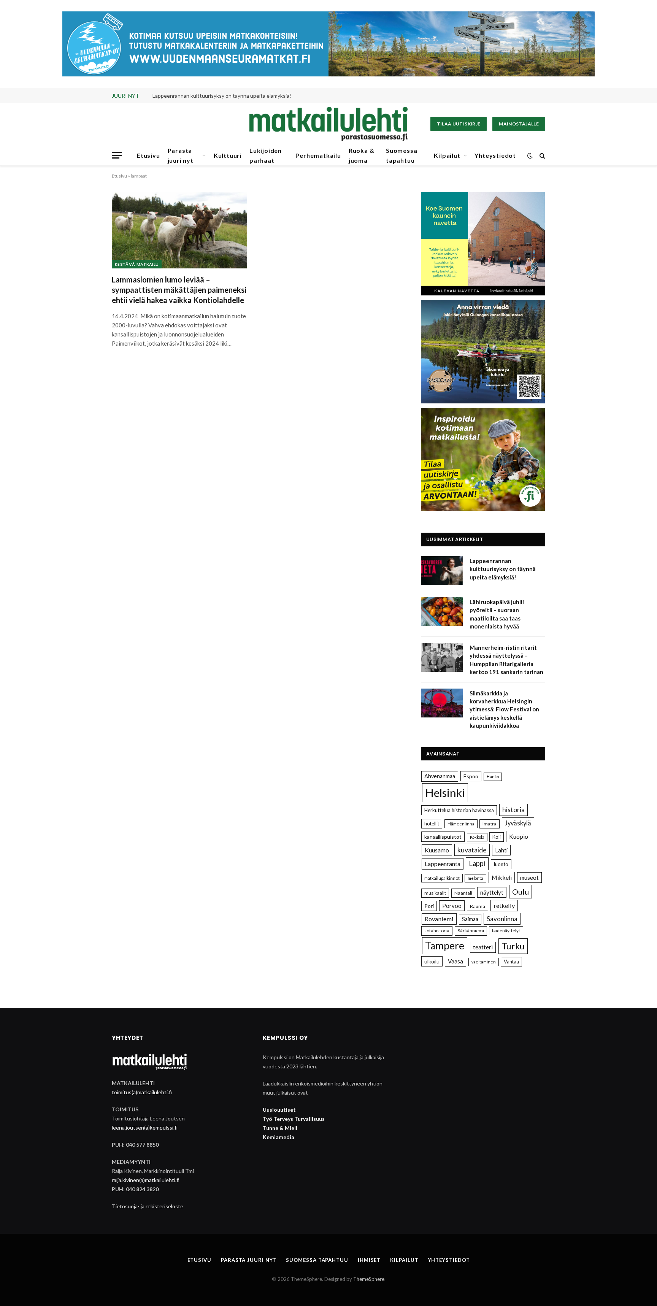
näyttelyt (491, 892)
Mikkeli (502, 877)
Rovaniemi (439, 918)
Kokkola (477, 837)
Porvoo (452, 905)
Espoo (470, 776)
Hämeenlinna (461, 823)
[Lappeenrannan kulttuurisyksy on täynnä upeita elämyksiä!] (442, 570)
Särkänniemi (471, 930)
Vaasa (455, 961)
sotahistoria (436, 930)
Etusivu (148, 155)
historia (513, 810)
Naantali (463, 893)
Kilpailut (447, 155)
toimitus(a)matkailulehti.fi (142, 1092)
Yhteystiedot (495, 155)
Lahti (501, 850)
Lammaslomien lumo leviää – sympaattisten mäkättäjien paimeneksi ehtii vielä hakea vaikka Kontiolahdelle (179, 290)
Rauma (477, 906)
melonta (475, 878)
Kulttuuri (228, 155)
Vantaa (511, 961)
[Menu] (117, 155)
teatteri (483, 947)
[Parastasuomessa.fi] (328, 124)
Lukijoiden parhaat (265, 155)
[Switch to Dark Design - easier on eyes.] (530, 155)
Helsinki (445, 792)
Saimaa (470, 919)
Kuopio (518, 836)
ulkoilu (432, 961)
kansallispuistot (443, 836)
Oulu (520, 891)
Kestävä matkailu (137, 264)
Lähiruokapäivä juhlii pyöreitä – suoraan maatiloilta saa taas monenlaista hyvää (238, 95)
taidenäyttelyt (506, 930)
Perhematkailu (318, 155)
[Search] (541, 155)
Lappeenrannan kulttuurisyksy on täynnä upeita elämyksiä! (503, 569)
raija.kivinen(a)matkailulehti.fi (145, 1180)
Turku (513, 946)
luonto (501, 864)
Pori (429, 906)
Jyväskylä (518, 823)
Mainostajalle (519, 124)
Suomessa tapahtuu (401, 155)
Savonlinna (502, 919)
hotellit (431, 823)
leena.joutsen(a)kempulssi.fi (145, 1127)
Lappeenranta (442, 863)
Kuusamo (437, 850)
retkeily (504, 905)
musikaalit (435, 893)
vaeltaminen (483, 961)
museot (529, 877)
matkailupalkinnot (442, 878)
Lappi (477, 863)
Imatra (489, 824)
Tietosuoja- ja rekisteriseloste (147, 1206)
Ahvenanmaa (439, 776)
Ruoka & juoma (362, 155)
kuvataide (472, 850)
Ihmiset (369, 1260)
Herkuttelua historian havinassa (459, 810)
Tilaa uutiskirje (459, 124)
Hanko (493, 776)
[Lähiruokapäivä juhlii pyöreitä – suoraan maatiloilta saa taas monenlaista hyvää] (442, 611)
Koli (496, 837)
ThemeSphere (368, 1279)
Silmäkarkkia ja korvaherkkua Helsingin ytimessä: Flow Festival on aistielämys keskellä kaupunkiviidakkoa (504, 709)
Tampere (444, 945)
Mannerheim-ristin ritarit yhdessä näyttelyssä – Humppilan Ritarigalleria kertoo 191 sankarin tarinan (506, 659)
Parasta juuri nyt (181, 155)
